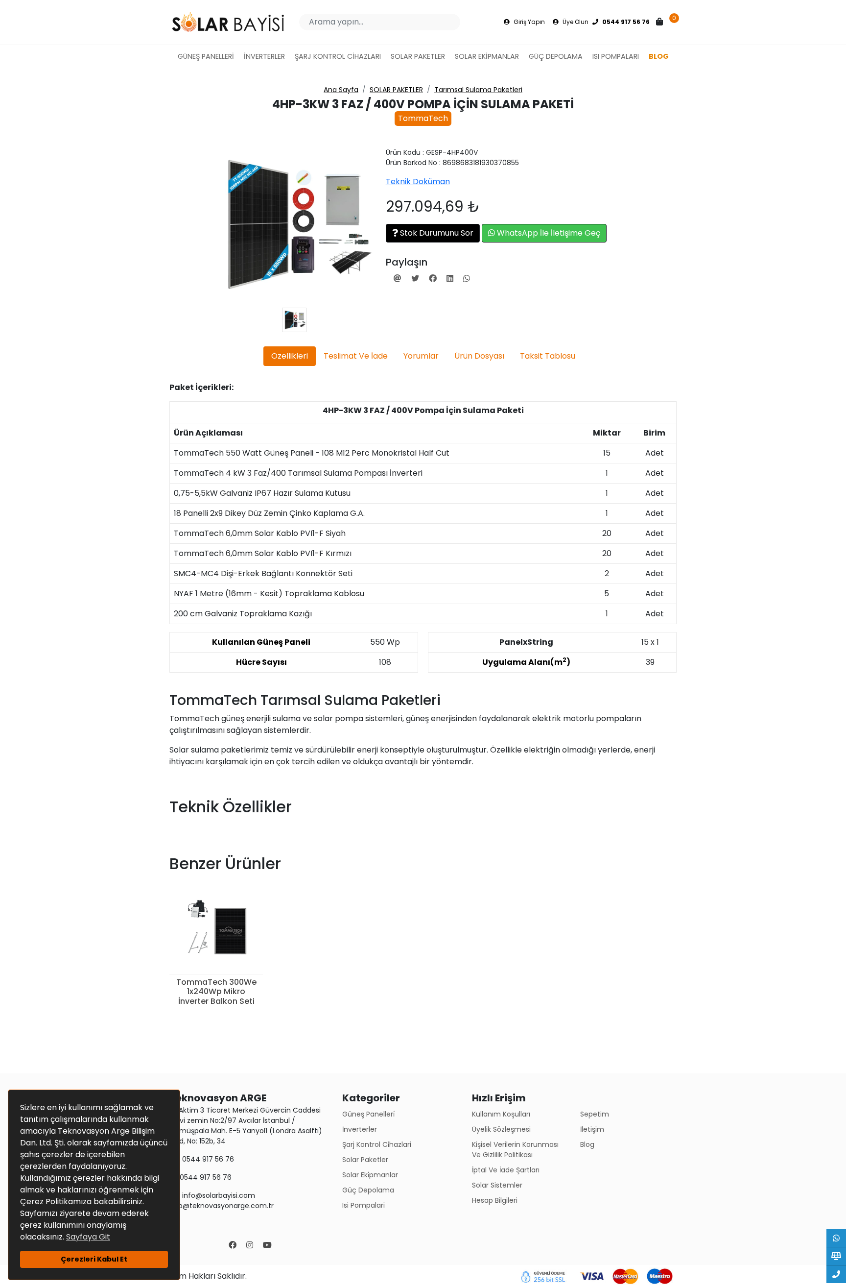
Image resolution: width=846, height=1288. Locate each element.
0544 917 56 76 (207, 1159)
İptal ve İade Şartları (506, 1170)
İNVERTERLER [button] (264, 56)
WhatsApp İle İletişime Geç (547, 233)
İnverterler (359, 1129)
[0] (661, 22)
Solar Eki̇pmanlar (370, 1175)
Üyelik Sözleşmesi (501, 1129)
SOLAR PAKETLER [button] (418, 56)
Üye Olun (574, 22)
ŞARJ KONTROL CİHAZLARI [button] (338, 56)
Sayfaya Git (88, 1236)
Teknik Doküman (418, 181)
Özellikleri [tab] (289, 356)
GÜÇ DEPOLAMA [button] (556, 56)
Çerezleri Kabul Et (94, 1259)
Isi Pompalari (363, 1205)
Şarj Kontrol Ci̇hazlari (376, 1144)
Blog (587, 1144)
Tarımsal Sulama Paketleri (478, 90)
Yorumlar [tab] (421, 356)
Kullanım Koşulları (501, 1114)
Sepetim (594, 1114)
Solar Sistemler (497, 1185)
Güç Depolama (368, 1190)
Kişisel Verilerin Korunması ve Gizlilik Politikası (515, 1150)
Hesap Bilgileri (494, 1200)
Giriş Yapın (528, 22)
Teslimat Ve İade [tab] (356, 356)
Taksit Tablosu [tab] (547, 356)
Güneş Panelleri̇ (368, 1114)
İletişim (592, 1129)
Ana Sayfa (341, 90)
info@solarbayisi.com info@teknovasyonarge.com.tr (221, 1201)
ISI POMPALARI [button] (615, 56)
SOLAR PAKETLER (396, 90)
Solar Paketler (365, 1160)
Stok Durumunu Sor (435, 233)
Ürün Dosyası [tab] (479, 356)
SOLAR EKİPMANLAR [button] (487, 56)
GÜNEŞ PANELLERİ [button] (206, 56)
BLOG (659, 56)
